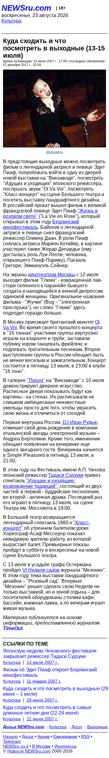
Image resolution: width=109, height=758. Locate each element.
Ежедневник (65, 736)
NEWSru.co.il (15, 746)
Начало (10, 736)
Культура (11, 20)
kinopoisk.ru (54, 151)
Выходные (97, 726)
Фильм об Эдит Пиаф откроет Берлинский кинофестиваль (50, 672)
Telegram (12, 741)
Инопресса (65, 746)
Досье (28, 736)
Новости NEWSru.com (29, 751)
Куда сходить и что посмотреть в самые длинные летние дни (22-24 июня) (47, 710)
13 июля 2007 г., (43, 662)
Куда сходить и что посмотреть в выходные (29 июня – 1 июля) (55, 691)
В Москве (41, 746)
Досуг (76, 726)
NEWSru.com (26, 7)
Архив (43, 736)
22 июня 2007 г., (43, 718)
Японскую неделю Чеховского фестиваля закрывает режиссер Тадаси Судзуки (50, 653)
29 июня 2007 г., (43, 700)
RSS (85, 736)
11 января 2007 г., (44, 681)
